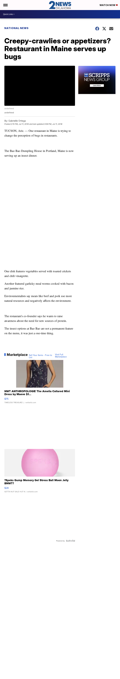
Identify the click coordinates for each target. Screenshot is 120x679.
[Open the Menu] (5, 5)
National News (16, 28)
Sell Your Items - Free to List (40, 356)
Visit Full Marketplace (61, 355)
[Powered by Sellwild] (70, 541)
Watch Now (108, 5)
